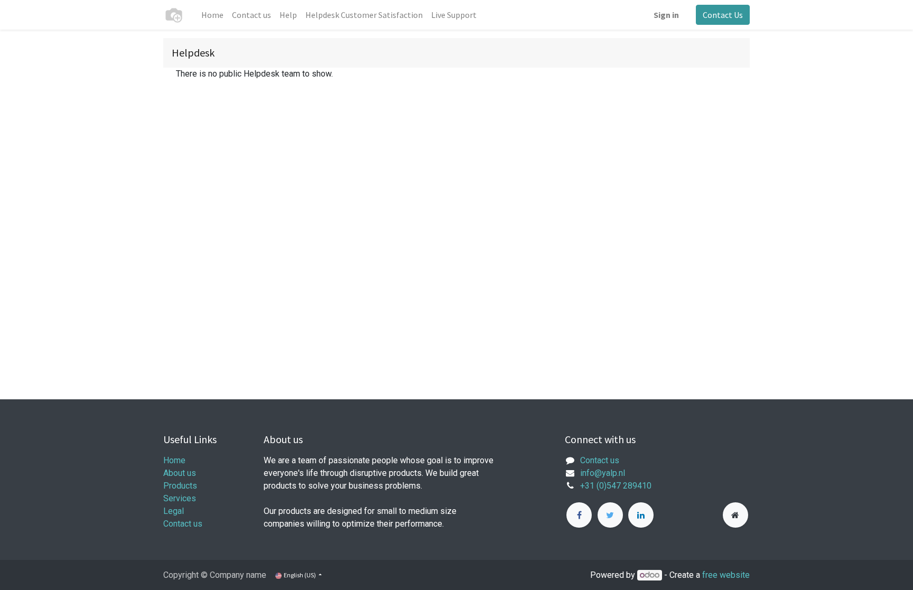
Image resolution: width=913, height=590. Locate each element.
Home (174, 460)
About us (179, 473)
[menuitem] (212, 14)
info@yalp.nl (602, 473)
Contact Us (723, 15)
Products (180, 486)
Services (179, 498)
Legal (173, 511)
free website (726, 575)
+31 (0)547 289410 (615, 486)
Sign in (666, 15)
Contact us (182, 524)
